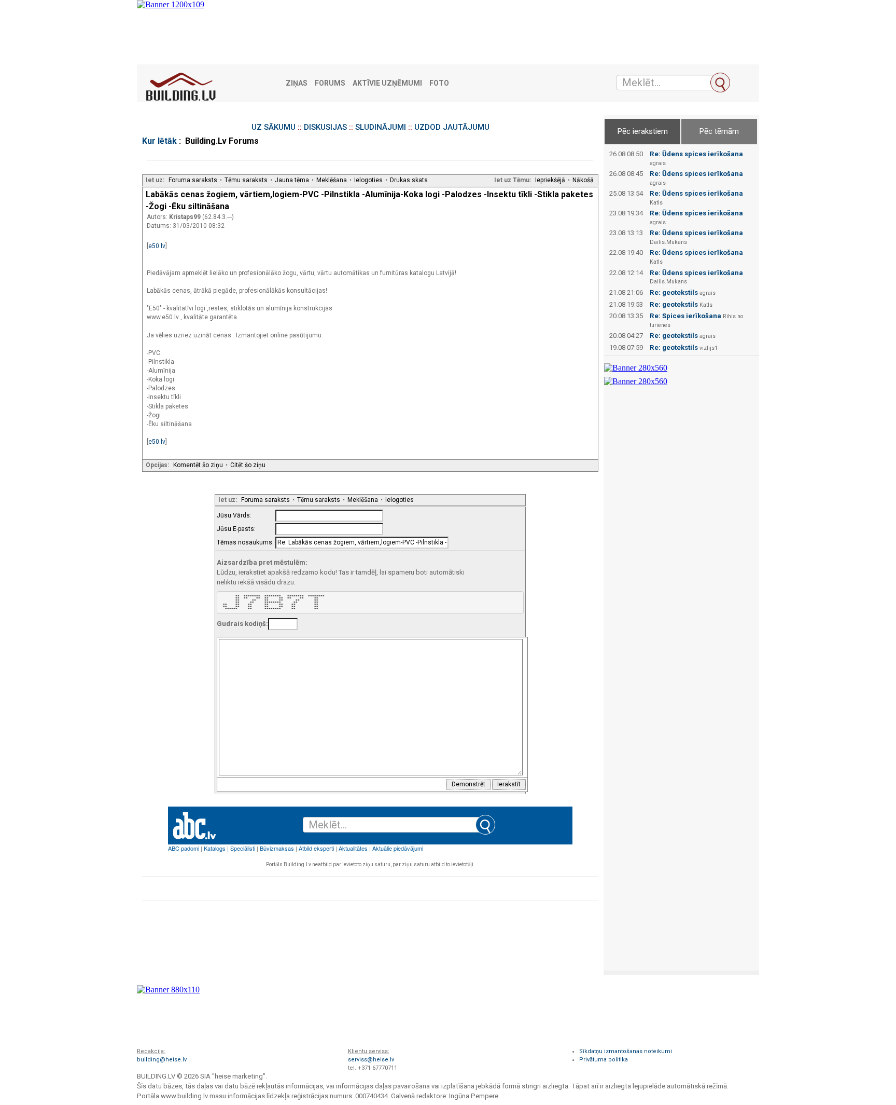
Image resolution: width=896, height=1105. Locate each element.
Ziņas (296, 83)
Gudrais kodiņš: (242, 623)
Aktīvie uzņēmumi (387, 83)
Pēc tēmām (719, 131)
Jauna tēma (292, 180)
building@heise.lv (162, 1059)
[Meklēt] (720, 82)
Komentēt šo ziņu (198, 465)
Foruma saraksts (193, 180)
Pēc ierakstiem (643, 131)
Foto (439, 83)
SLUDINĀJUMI (380, 127)
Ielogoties (368, 180)
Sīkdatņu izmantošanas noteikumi (625, 1051)
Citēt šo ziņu (247, 465)
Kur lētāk (159, 141)
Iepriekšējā (550, 180)
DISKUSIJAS (325, 127)
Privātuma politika (603, 1059)
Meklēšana (331, 180)
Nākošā (583, 180)
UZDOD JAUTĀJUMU (451, 127)
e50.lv (156, 246)
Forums (330, 83)
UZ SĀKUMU (273, 127)
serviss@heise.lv (371, 1059)
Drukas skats (409, 180)
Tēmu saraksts (246, 180)
